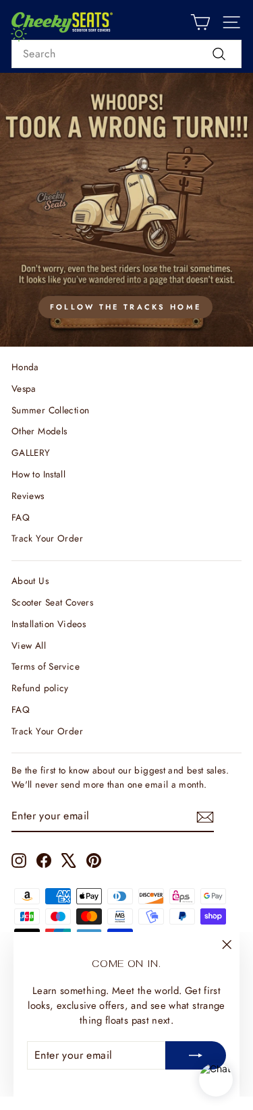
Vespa (23, 388)
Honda (25, 367)
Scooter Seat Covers (52, 602)
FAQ (20, 517)
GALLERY (31, 452)
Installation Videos (48, 624)
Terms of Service (45, 666)
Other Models (39, 431)
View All (28, 645)
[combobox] (126, 54)
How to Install (38, 474)
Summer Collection (50, 410)
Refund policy (40, 688)
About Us (30, 580)
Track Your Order (47, 538)
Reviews (28, 495)
